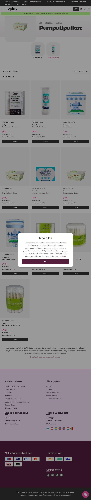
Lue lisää (62, 256)
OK (45, 261)
